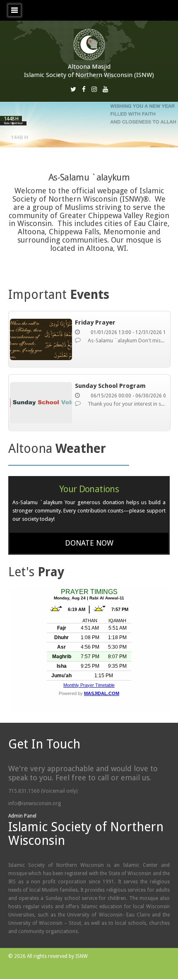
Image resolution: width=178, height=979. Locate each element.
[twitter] (73, 89)
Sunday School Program (110, 386)
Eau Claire (151, 223)
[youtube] (105, 89)
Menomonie (124, 231)
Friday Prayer (95, 322)
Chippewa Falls (74, 231)
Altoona (31, 231)
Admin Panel (22, 816)
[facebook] (84, 89)
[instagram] (94, 89)
